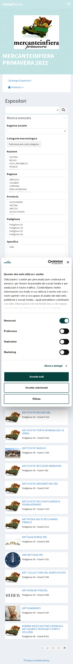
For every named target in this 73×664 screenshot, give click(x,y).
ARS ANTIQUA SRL (32, 519)
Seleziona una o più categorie (24, 144)
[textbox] (9, 168)
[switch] (64, 331)
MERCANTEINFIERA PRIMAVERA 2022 (28, 59)
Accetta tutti (36, 376)
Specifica (12, 215)
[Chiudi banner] (68, 262)
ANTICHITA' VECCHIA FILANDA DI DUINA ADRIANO (41, 467)
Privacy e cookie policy (36, 624)
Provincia (12, 188)
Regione (12, 175)
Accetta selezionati (36, 387)
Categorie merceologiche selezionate (30, 150)
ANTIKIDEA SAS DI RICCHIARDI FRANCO (40, 485)
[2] (64, 243)
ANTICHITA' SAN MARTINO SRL (40, 448)
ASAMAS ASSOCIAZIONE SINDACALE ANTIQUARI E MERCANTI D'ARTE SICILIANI (42, 593)
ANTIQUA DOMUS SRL (34, 501)
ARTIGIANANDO (31, 572)
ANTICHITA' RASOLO (34, 412)
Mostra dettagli (53, 365)
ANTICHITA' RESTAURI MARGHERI (42, 430)
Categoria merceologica (22, 138)
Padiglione (13, 201)
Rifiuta (36, 398)
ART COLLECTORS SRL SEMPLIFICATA (44, 537)
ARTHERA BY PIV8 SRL (35, 554)
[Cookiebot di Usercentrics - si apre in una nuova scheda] (48, 262)
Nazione (12, 161)
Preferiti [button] (16, 87)
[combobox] (32, 110)
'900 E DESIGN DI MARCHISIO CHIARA (43, 252)
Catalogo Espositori (19, 80)
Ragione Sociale (17, 125)
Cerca (12, 229)
